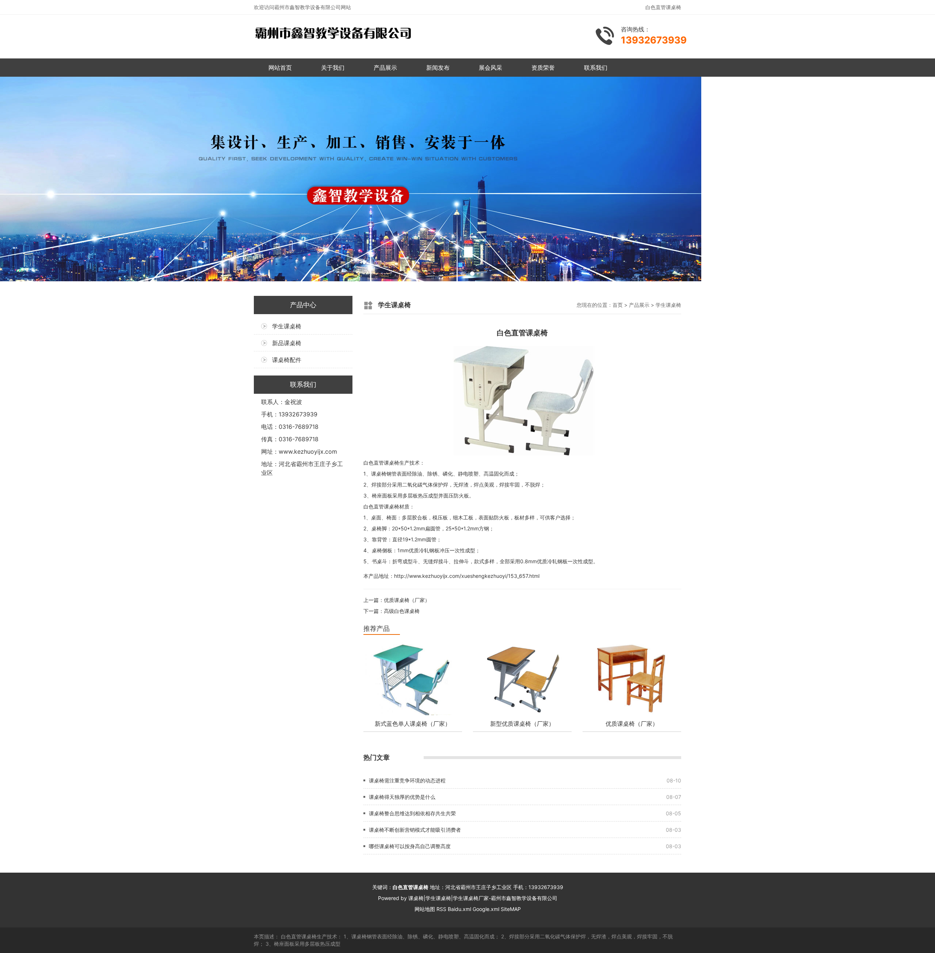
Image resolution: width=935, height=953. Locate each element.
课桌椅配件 (286, 359)
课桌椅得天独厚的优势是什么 (402, 797)
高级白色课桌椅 (402, 611)
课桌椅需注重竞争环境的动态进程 (407, 780)
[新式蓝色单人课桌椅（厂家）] (412, 678)
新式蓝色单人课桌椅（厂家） (413, 723)
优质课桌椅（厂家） (407, 600)
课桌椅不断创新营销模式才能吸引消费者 (415, 830)
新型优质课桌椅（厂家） (522, 723)
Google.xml (486, 909)
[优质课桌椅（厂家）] (632, 678)
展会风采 (490, 67)
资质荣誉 (543, 67)
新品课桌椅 (286, 343)
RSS (441, 909)
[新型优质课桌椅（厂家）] (522, 678)
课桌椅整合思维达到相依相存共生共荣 (412, 813)
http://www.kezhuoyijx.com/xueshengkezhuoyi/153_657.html (466, 576)
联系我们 (595, 67)
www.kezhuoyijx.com (308, 451)
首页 (617, 305)
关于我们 (332, 67)
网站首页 (280, 67)
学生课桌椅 (286, 326)
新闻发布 (438, 67)
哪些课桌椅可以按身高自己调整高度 (410, 846)
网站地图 (425, 909)
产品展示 (385, 67)
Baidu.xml (459, 909)
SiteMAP (511, 909)
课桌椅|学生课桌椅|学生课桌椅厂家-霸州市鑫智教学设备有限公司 (482, 898)
